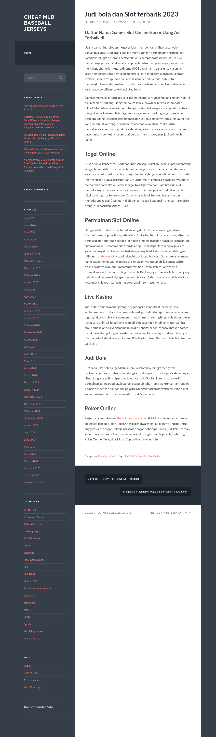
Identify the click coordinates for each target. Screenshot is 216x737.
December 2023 (33, 396)
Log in (27, 665)
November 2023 (33, 403)
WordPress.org (32, 687)
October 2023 (32, 410)
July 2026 (29, 218)
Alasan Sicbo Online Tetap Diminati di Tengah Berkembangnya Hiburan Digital (44, 138)
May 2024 (30, 360)
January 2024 (31, 389)
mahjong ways (32, 531)
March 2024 (31, 375)
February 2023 (32, 468)
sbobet (28, 545)
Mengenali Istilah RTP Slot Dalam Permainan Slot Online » (155, 491)
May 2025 (30, 289)
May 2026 (30, 232)
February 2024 (32, 382)
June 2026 (30, 225)
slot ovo (176, 58)
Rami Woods (120, 22)
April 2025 (30, 296)
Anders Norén (172, 512)
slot (26, 567)
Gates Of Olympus (34, 524)
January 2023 (31, 475)
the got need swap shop (132, 418)
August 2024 (31, 339)
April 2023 (30, 453)
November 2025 (33, 268)
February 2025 (32, 310)
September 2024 (33, 332)
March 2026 (31, 246)
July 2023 (29, 432)
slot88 (27, 617)
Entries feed (30, 672)
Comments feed (32, 680)
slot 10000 (30, 574)
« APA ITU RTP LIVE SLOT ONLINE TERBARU (113, 479)
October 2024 (32, 325)
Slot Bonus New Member (37, 588)
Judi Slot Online (133, 456)
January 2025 (31, 317)
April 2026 (30, 239)
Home (28, 52)
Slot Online (154, 456)
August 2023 (31, 425)
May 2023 (30, 446)
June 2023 (30, 439)
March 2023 (31, 461)
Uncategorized (32, 638)
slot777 (28, 609)
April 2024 (30, 368)
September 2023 (33, 418)
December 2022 (33, 482)
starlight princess (33, 631)
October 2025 (32, 275)
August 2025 (31, 282)
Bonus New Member (35, 516)
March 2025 (31, 303)
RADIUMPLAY (32, 538)
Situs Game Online (34, 559)
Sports (27, 624)
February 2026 (32, 253)
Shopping (29, 552)
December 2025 (33, 260)
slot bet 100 (30, 581)
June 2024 (30, 353)
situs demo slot (104, 256)
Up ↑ (188, 512)
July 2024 (29, 346)
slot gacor (29, 595)
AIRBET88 (30, 509)
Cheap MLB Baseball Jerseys (39, 23)
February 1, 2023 (96, 22)
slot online (29, 602)
